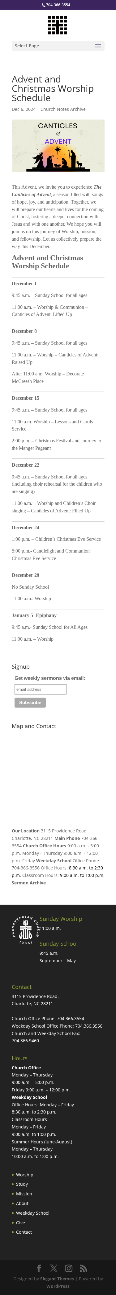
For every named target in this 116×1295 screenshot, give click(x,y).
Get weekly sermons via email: (50, 678)
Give (20, 1223)
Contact (24, 1232)
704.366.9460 (25, 1040)
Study (22, 1184)
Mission (24, 1194)
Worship (24, 1175)
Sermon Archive (29, 883)
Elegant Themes (57, 1279)
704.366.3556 (88, 1026)
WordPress (58, 1286)
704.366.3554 (70, 1018)
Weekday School (32, 1213)
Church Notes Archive (63, 109)
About (22, 1203)
